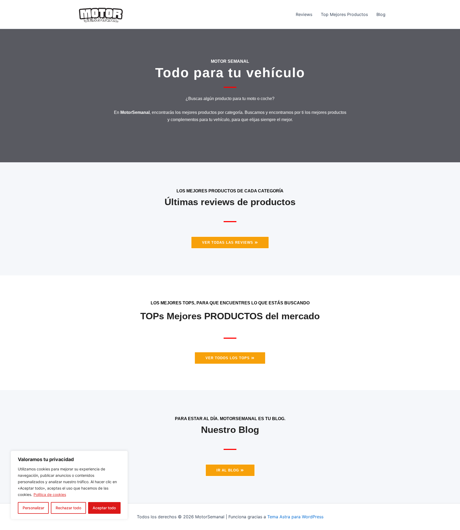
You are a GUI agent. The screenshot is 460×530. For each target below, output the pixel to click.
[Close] (122, 455)
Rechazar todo (68, 508)
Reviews (304, 14)
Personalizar (33, 508)
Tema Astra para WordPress (295, 516)
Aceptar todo (104, 508)
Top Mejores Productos (344, 14)
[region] (69, 485)
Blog (380, 14)
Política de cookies (50, 494)
